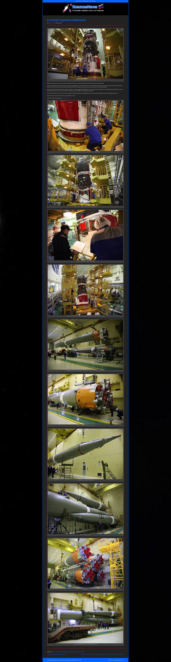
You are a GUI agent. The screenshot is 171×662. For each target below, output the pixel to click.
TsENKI (63, 98)
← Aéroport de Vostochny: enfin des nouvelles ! (57, 654)
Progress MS (61, 651)
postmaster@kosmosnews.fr (118, 660)
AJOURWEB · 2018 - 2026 (76, 660)
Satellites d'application (68, 651)
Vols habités (81, 651)
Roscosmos (68, 98)
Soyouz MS (76, 651)
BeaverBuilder (59, 660)
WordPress (54, 660)
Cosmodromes (55, 651)
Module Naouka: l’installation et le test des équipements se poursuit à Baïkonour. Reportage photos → (102, 654)
